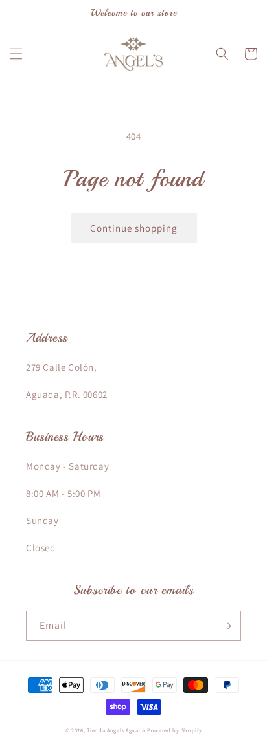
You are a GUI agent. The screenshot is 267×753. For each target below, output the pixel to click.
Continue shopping (134, 228)
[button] (16, 53)
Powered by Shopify (174, 730)
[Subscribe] (226, 626)
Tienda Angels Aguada (116, 730)
